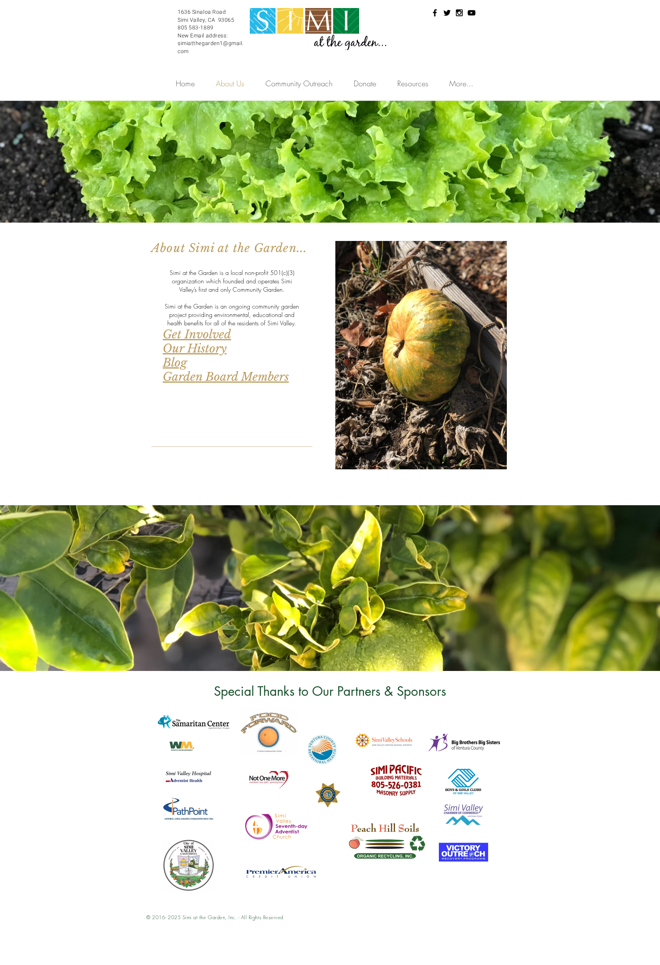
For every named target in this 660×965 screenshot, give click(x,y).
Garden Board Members (226, 377)
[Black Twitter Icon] (447, 13)
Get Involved (197, 334)
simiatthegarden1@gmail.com (211, 47)
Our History (194, 348)
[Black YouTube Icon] (471, 13)
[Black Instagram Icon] (459, 13)
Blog (175, 363)
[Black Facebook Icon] (435, 13)
